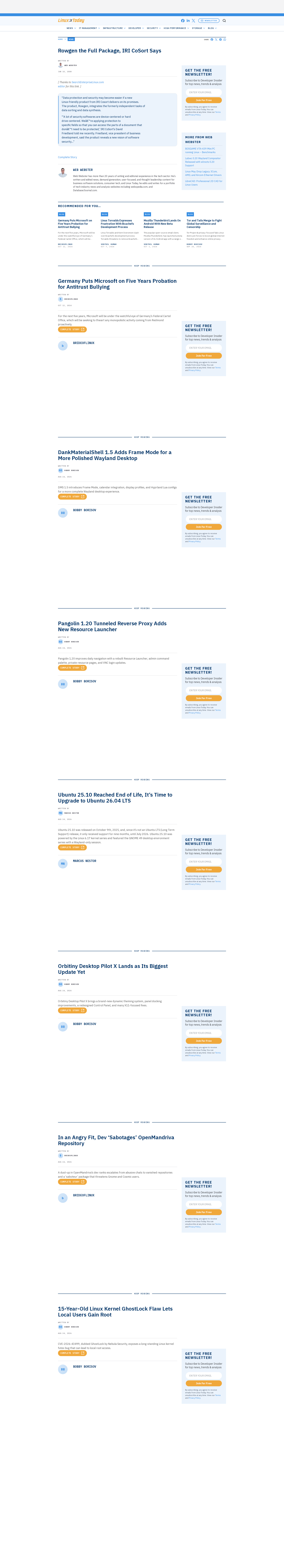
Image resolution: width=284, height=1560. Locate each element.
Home (60, 39)
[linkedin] (188, 20)
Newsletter (211, 20)
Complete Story (67, 157)
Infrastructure (113, 28)
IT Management (88, 28)
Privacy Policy (194, 115)
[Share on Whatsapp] (225, 39)
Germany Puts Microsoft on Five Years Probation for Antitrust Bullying (75, 224)
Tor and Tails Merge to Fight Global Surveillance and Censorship (204, 224)
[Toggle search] (224, 20)
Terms (218, 112)
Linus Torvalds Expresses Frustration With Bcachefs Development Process (117, 224)
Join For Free (204, 100)
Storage (197, 28)
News (70, 28)
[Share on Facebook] (212, 39)
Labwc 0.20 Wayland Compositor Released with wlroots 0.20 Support (203, 162)
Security (152, 28)
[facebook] (183, 20)
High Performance (175, 28)
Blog (211, 28)
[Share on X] (216, 39)
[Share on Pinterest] (220, 39)
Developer (135, 28)
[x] (193, 20)
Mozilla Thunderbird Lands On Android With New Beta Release (162, 224)
